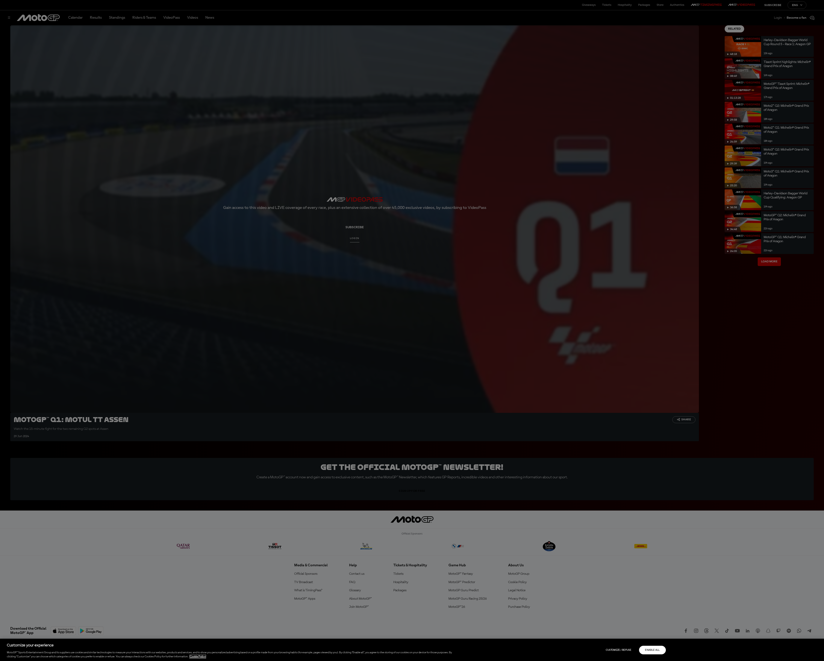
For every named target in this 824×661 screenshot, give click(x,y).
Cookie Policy (198, 656)
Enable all (652, 650)
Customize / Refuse (618, 650)
